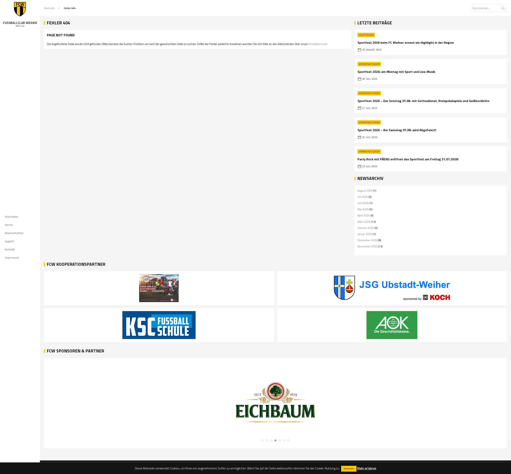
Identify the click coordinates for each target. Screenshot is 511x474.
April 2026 (364, 215)
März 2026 (364, 221)
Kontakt (10, 249)
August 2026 (365, 190)
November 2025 (367, 246)
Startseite (11, 216)
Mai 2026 (363, 209)
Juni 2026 (363, 203)
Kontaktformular (318, 44)
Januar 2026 (365, 234)
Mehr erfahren (366, 468)
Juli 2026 (363, 197)
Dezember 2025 (367, 240)
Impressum (12, 257)
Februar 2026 (366, 228)
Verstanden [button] (349, 468)
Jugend (9, 241)
